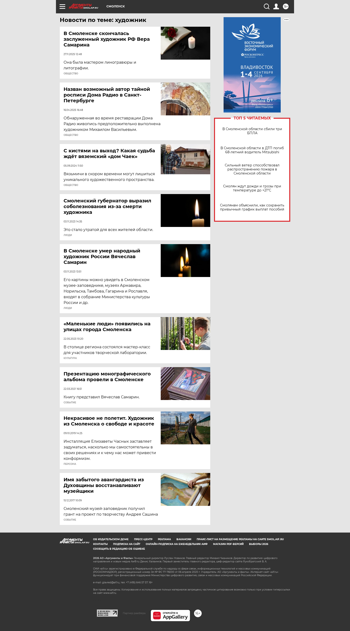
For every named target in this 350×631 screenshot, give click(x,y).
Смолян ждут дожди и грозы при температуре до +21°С (252, 188)
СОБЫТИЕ (70, 402)
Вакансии (183, 539)
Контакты (100, 544)
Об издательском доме (111, 539)
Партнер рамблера (134, 613)
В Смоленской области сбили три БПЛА (252, 131)
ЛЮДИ (68, 235)
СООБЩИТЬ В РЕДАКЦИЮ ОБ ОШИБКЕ (119, 548)
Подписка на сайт (126, 544)
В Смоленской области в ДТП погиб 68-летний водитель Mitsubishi (252, 150)
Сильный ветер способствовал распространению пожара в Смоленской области (252, 169)
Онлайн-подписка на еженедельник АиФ (177, 544)
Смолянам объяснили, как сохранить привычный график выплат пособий (252, 207)
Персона (70, 464)
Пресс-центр (143, 539)
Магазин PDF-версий (228, 544)
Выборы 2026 (258, 544)
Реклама (164, 539)
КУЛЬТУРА (70, 358)
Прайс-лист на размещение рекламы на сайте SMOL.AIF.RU (240, 539)
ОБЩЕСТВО (71, 73)
